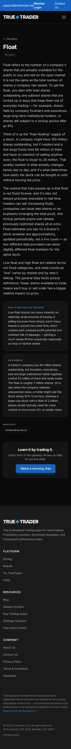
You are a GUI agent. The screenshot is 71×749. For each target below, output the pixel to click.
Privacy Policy (12, 661)
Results (7, 566)
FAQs (6, 580)
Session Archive (13, 606)
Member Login (39, 5)
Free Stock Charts (14, 628)
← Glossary (10, 38)
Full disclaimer (11, 734)
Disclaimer (9, 675)
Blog (6, 599)
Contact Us (60, 5)
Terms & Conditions (15, 668)
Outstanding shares (16, 430)
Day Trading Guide (15, 613)
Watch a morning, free (36, 468)
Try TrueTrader (12, 573)
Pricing (7, 559)
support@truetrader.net (18, 5)
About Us (9, 647)
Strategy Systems (14, 620)
